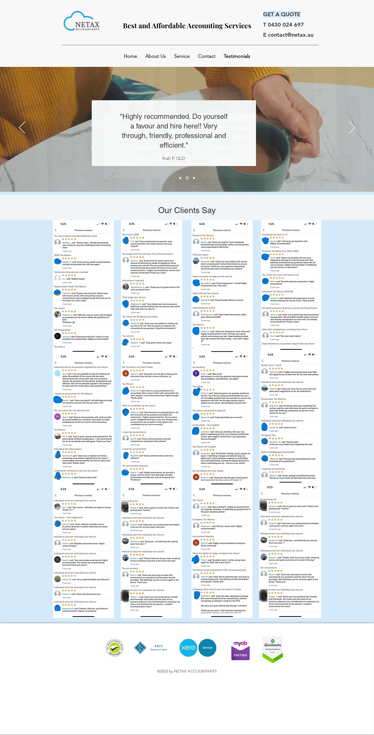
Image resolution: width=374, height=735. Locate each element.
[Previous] (22, 128)
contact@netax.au (290, 35)
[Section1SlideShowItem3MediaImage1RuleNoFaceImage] (194, 178)
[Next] (352, 128)
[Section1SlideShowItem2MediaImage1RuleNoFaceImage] (187, 177)
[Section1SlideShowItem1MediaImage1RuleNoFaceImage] (180, 178)
